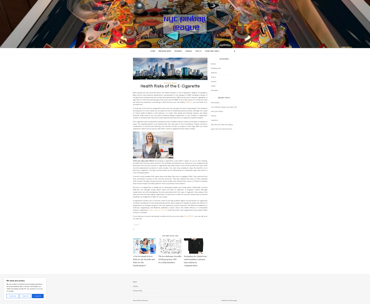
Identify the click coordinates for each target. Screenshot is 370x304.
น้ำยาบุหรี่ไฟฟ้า (189, 216)
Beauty (213, 64)
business (136, 224)
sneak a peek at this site (157, 210)
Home (153, 51)
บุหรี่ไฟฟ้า (189, 102)
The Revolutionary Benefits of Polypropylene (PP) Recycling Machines (169, 259)
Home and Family (212, 51)
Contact (135, 286)
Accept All (38, 296)
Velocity (213, 116)
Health (198, 51)
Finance (188, 51)
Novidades (214, 90)
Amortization (215, 102)
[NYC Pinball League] (185, 24)
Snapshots (214, 120)
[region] (25, 289)
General (213, 81)
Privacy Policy (137, 291)
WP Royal (145, 300)
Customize (12, 296)
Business (178, 51)
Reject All (25, 296)
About (135, 282)
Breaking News (165, 51)
